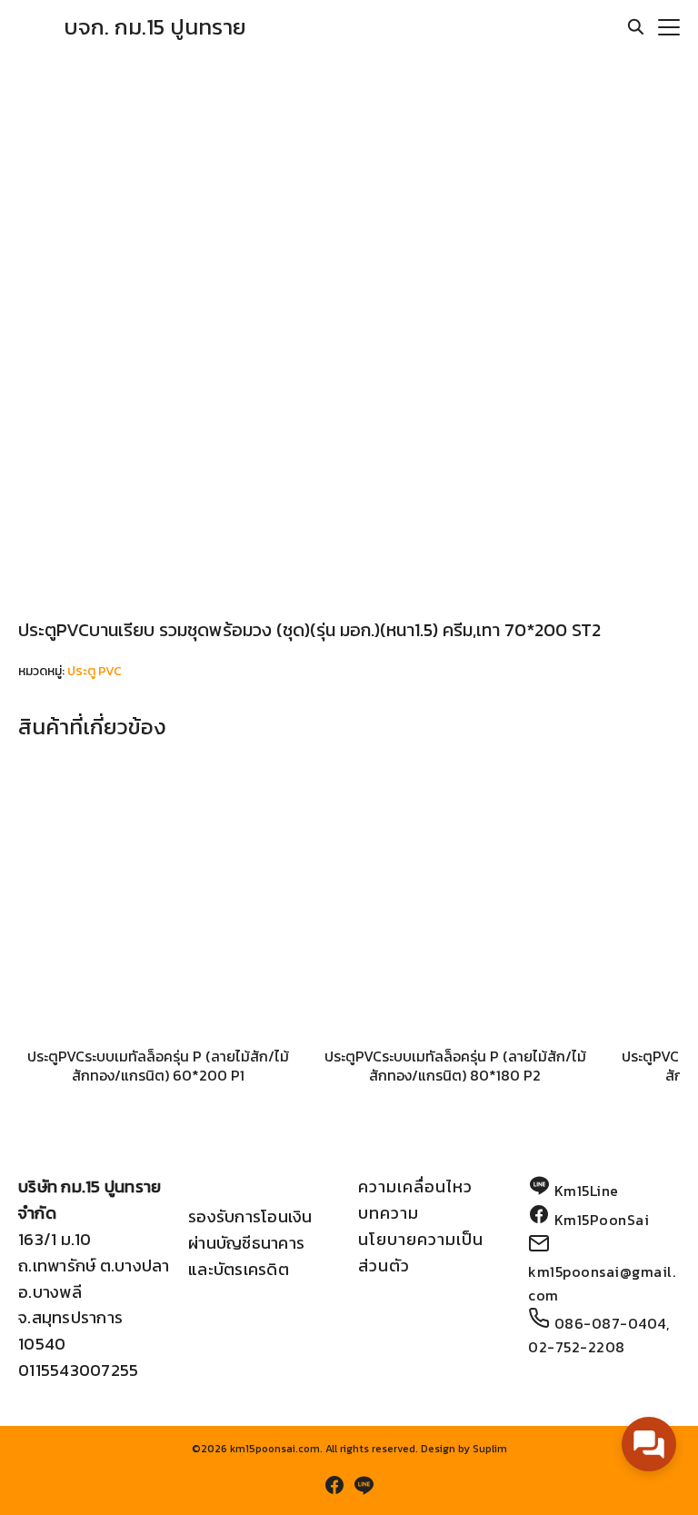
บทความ (388, 1213)
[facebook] (334, 1485)
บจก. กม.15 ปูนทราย (155, 27)
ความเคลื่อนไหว (415, 1186)
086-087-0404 (610, 1323)
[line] (363, 1485)
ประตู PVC (94, 671)
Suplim (490, 1448)
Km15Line (586, 1190)
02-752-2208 (576, 1347)
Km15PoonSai (602, 1220)
